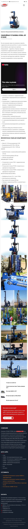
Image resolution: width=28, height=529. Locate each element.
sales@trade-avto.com (7, 510)
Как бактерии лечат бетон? (12, 400)
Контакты (5, 468)
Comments (10, 38)
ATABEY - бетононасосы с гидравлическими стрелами (14, 459)
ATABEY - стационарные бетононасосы (11, 460)
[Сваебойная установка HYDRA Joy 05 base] (14, 10)
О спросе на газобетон (11, 382)
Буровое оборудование (7, 31)
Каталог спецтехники (7, 464)
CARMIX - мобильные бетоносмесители (11, 462)
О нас (4, 455)
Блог (4, 466)
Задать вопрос (7, 417)
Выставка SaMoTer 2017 (11, 391)
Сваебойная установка (18, 31)
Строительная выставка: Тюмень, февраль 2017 (15, 387)
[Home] (4, 5)
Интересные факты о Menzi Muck (13, 395)
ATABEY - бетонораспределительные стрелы (12, 457)
